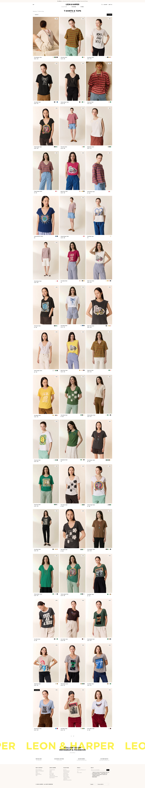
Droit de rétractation (54, 776)
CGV (36, 775)
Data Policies (52, 777)
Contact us (38, 773)
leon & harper (49, 745)
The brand (73, 6)
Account (105, 4)
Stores (82, 6)
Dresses (64, 769)
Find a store (79, 772)
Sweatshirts (65, 773)
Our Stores (52, 773)
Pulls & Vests (65, 775)
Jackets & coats (66, 777)
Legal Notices (52, 775)
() (94, 776)
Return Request (39, 769)
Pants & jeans (66, 774)
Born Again (52, 774)
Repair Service (38, 774)
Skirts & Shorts (66, 776)
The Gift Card (52, 769)
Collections (64, 6)
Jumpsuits (65, 778)
